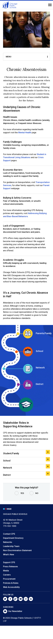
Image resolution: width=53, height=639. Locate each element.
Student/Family (11, 453)
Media (6, 570)
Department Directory (13, 538)
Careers (7, 575)
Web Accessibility (11, 587)
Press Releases (10, 566)
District (7, 475)
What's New (8, 554)
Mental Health (24, 132)
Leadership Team (11, 546)
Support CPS (9, 562)
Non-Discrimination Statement (17, 550)
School (6, 460)
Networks (7, 542)
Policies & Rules (10, 583)
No (36, 493)
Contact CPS (9, 534)
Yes (22, 493)
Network (7, 467)
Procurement (9, 579)
